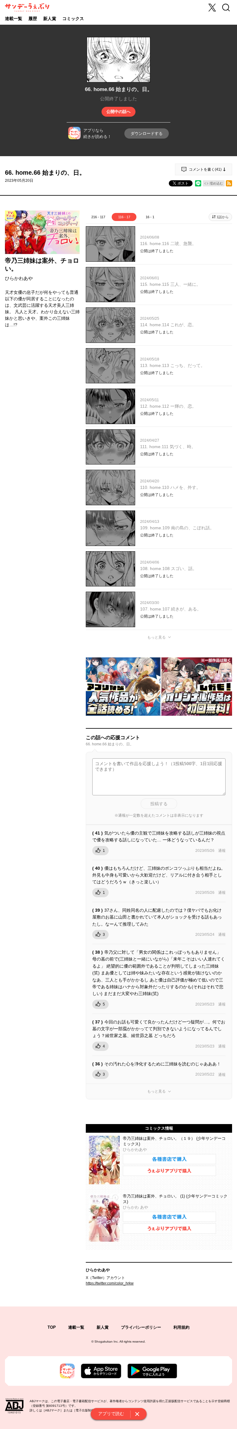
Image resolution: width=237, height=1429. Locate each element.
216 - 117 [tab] (98, 217)
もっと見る (156, 637)
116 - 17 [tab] (124, 217)
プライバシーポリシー (141, 1327)
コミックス (73, 18)
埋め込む (216, 183)
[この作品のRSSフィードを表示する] (229, 183)
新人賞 (49, 18)
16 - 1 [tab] (150, 217)
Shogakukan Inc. (106, 1341)
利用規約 (181, 1327)
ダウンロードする (147, 133)
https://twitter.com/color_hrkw (110, 1283)
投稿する (159, 803)
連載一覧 (13, 18)
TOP (52, 1327)
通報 (222, 850)
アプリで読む (111, 1413)
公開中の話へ (118, 111)
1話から (223, 217)
